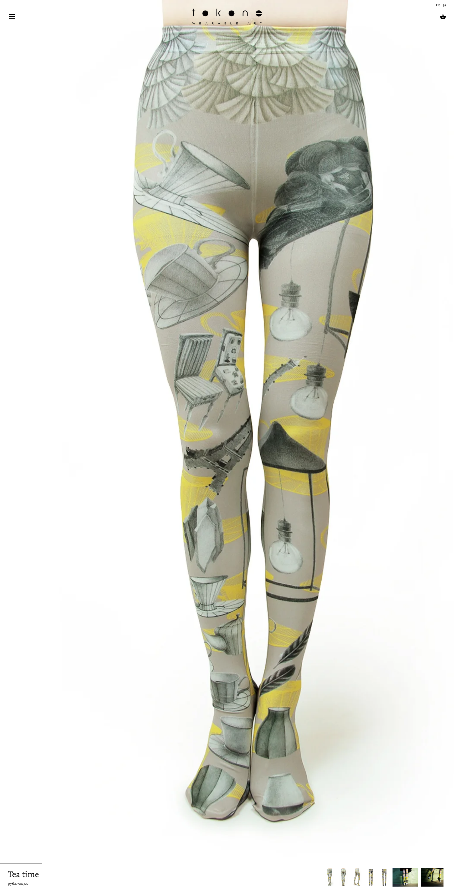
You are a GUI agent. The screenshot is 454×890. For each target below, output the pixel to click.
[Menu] (12, 18)
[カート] (443, 17)
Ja (444, 5)
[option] (329, 877)
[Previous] (324, 877)
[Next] (446, 877)
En (438, 5)
